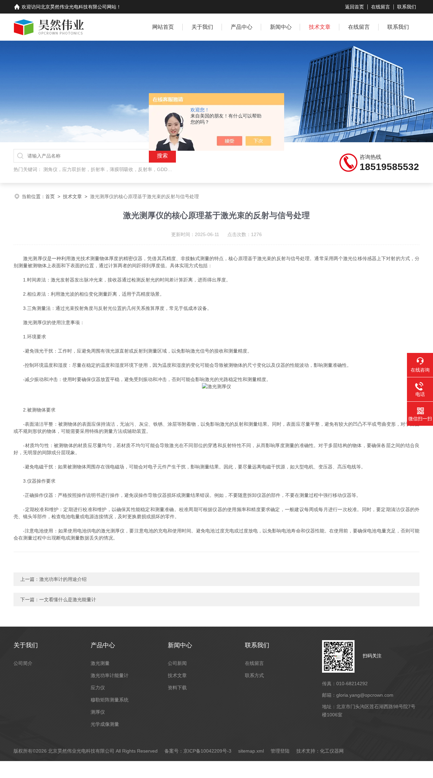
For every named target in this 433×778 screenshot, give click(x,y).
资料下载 (177, 687)
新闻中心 (281, 27)
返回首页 (354, 6)
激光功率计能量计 (110, 675)
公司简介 (23, 663)
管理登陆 (280, 751)
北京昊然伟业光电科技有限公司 (74, 6)
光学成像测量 (105, 724)
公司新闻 (177, 663)
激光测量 (100, 663)
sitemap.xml (251, 751)
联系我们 (406, 6)
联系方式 (254, 675)
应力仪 (98, 687)
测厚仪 (98, 712)
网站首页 (163, 27)
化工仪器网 (332, 751)
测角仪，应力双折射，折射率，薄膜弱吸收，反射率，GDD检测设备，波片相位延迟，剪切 (138, 169)
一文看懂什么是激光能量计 (67, 599)
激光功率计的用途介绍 (63, 579)
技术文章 (320, 27)
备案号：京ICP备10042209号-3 (197, 751)
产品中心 (241, 27)
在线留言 (380, 6)
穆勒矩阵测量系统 (110, 699)
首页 (50, 196)
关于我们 (202, 27)
